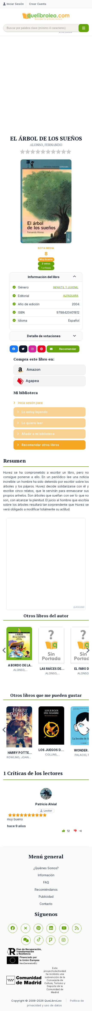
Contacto (46, 904)
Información (46, 875)
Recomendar (67, 349)
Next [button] (88, 650)
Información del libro (43, 277)
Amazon (33, 370)
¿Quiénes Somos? (46, 868)
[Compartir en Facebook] (14, 349)
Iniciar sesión (15, 4)
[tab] (46, 277)
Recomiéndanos (46, 889)
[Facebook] (12, 928)
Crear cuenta (37, 4)
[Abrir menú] (84, 28)
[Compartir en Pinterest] (41, 349)
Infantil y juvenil (65, 287)
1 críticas (46, 268)
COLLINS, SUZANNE (51, 755)
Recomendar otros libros (40, 445)
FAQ (46, 882)
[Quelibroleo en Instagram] (32, 349)
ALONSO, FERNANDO (46, 145)
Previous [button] (4, 650)
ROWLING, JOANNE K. (19, 757)
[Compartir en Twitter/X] (23, 349)
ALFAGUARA (70, 295)
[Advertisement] (46, 86)
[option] (19, 649)
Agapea (32, 381)
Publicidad (46, 896)
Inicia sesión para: (30, 403)
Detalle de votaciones (44, 336)
